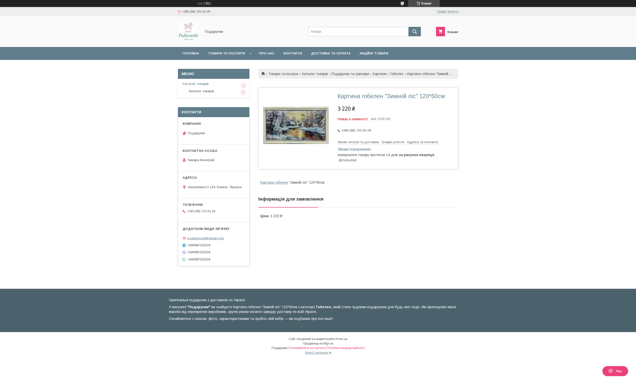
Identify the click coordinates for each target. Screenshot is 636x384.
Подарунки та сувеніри (350, 74)
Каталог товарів (315, 74)
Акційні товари (373, 53)
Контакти (292, 53)
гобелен (281, 182)
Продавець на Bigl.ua (318, 343)
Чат (619, 371)
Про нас (267, 53)
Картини (380, 74)
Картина (267, 182)
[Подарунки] (188, 41)
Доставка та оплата (331, 53)
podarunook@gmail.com (205, 238)
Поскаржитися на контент (307, 348)
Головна (190, 53)
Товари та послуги (226, 53)
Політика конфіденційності (346, 348)
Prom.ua (341, 339)
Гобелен (396, 74)
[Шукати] (414, 31)
